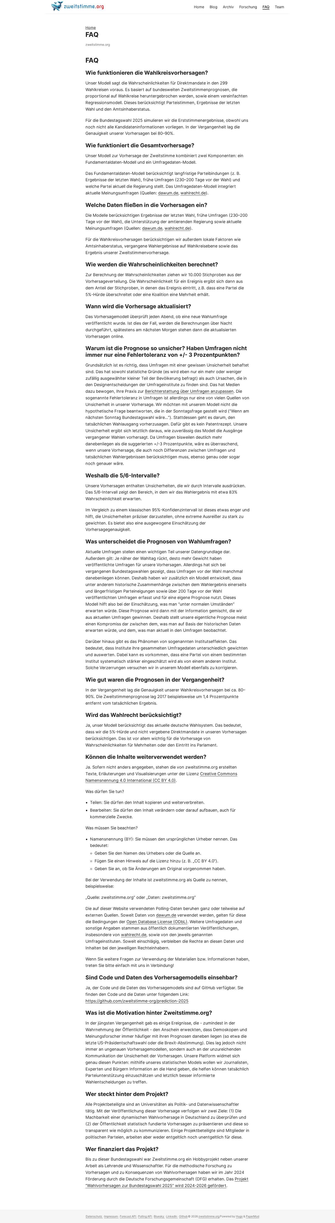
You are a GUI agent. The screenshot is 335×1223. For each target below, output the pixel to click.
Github (183, 1216)
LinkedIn (172, 1216)
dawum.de (168, 193)
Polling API (145, 1216)
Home (90, 27)
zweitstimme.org (208, 1216)
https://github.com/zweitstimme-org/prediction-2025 (136, 1001)
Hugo (239, 1216)
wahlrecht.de (193, 193)
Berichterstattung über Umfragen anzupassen (189, 391)
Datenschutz (94, 1216)
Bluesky (159, 1216)
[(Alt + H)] (78, 7)
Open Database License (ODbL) (156, 921)
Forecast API (128, 1216)
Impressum (111, 1216)
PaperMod (252, 1216)
